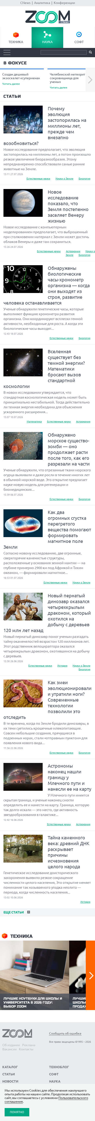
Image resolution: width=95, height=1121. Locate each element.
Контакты (26, 1049)
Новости (10, 1081)
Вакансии (9, 1049)
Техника (16, 42)
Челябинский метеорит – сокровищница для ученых (68, 80)
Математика (34, 421)
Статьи (12, 96)
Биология (84, 178)
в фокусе (15, 63)
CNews (25, 3)
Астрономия (73, 251)
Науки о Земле (64, 178)
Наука (47, 42)
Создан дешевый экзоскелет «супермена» (21, 78)
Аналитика (42, 3)
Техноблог (59, 1067)
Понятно (17, 1112)
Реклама (28, 1045)
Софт (79, 42)
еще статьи (13, 912)
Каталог (10, 1067)
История (62, 665)
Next (90, 79)
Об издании (11, 1045)
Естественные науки (38, 178)
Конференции (64, 3)
